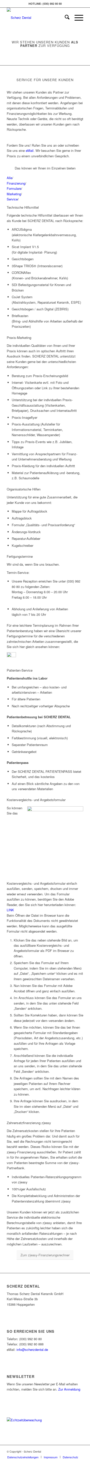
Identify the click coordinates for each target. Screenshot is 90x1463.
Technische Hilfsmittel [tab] (23, 207)
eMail (30, 150)
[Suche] (65, 18)
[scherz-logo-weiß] (37, 18)
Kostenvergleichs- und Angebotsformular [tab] (36, 799)
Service (12, 199)
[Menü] (76, 18)
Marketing (14, 194)
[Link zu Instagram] (72, 1451)
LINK (11, 910)
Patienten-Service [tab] (19, 670)
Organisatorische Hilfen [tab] (23, 489)
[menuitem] (65, 18)
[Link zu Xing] (79, 1451)
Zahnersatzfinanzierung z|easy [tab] (29, 1122)
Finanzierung (16, 183)
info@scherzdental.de (32, 1349)
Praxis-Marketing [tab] (19, 337)
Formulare (14, 188)
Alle (9, 177)
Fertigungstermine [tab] (20, 556)
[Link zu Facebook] (64, 1451)
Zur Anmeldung (69, 1389)
